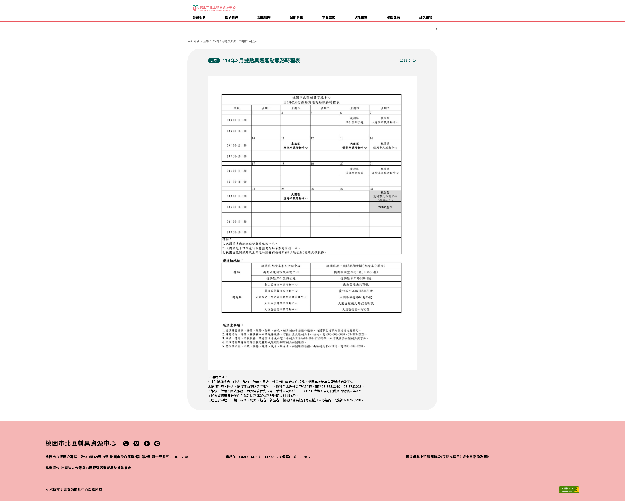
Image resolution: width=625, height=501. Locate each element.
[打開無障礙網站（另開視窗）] (569, 489)
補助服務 (296, 18)
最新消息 (199, 18)
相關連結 (393, 18)
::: (431, 8)
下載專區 (328, 18)
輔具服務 (264, 18)
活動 (206, 41)
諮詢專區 (361, 18)
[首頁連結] (214, 8)
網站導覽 (425, 18)
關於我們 (231, 18)
